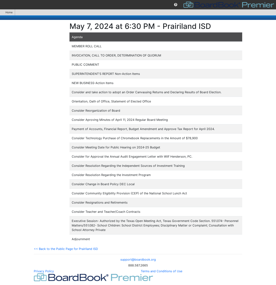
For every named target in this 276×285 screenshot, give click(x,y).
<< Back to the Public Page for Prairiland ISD (66, 249)
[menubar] (138, 4)
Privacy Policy (44, 271)
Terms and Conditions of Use (161, 271)
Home (9, 12)
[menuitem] (175, 4)
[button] (175, 5)
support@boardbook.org (138, 259)
